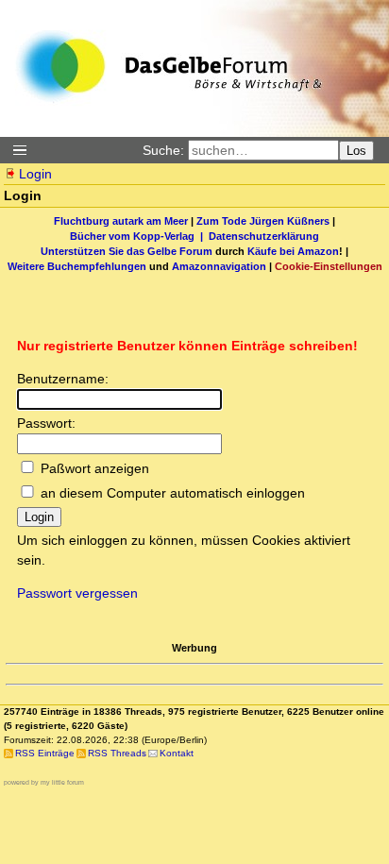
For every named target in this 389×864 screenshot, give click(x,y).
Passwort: (46, 423)
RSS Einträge (45, 753)
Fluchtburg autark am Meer (121, 221)
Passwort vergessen (77, 593)
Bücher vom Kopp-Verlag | (139, 236)
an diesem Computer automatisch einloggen (173, 492)
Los (356, 151)
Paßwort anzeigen (95, 468)
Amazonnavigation (219, 266)
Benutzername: (63, 378)
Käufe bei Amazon (293, 251)
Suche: (163, 150)
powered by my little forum (44, 782)
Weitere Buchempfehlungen (77, 266)
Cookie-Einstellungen (328, 266)
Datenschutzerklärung (264, 236)
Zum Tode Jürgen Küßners (263, 221)
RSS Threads (117, 753)
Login (35, 173)
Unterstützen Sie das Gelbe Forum (126, 251)
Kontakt (177, 753)
